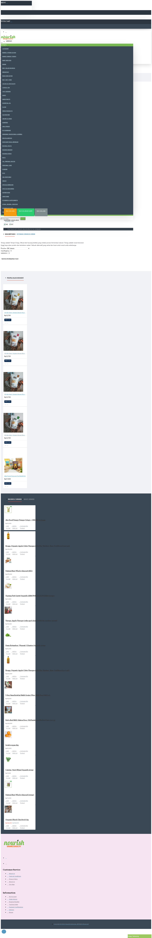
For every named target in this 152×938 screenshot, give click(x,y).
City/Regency (5, 251)
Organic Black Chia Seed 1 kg (17, 820)
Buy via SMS (10, 211)
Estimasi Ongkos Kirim (26, 234)
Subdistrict (4, 253)
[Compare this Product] (7, 486)
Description (10, 234)
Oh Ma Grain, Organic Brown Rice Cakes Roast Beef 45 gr (15, 353)
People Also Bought (15, 278)
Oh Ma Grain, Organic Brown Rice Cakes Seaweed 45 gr (15, 435)
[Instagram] (7, 864)
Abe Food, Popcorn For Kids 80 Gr (15, 476)
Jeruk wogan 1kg (12, 745)
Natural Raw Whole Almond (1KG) (18, 571)
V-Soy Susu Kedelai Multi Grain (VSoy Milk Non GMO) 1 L (27, 695)
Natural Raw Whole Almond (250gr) (19, 795)
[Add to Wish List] (5, 322)
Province (3, 249)
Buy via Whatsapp (25, 211)
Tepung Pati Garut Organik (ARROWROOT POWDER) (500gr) (29, 596)
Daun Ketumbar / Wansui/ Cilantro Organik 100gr (25, 646)
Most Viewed (29, 499)
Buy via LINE (41, 211)
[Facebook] (7, 859)
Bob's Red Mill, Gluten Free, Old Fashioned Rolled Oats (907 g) (30, 720)
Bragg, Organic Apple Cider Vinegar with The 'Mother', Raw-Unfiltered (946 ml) (37, 546)
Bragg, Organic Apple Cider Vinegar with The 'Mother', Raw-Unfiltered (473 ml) (37, 670)
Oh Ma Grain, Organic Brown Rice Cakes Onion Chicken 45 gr (15, 313)
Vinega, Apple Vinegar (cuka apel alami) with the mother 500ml (31, 621)
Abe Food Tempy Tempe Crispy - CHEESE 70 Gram (25, 520)
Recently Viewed (15, 499)
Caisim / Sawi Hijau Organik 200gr (19, 770)
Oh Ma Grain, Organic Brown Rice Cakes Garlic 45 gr (15, 394)
